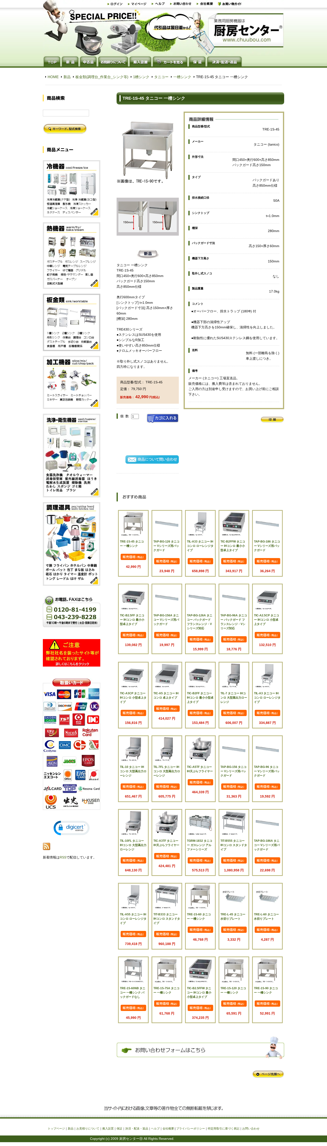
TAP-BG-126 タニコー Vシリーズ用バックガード (166, 546)
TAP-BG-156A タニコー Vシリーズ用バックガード (166, 620)
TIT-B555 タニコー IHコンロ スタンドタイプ (233, 845)
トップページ (56, 1128)
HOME (53, 77)
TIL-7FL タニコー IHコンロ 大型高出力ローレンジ (166, 771)
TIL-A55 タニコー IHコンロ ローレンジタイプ (133, 919)
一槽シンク (182, 77)
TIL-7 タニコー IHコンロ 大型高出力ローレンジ (233, 698)
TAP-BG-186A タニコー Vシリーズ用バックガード (267, 845)
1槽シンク (141, 77)
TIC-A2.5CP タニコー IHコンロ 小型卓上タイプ (266, 620)
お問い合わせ (250, 1128)
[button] (72, 828)
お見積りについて (87, 1128)
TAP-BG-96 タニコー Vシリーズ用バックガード (267, 771)
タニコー (161, 77)
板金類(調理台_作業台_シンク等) (101, 77)
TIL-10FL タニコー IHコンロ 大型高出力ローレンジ (133, 845)
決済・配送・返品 (136, 1128)
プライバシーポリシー (190, 1128)
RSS (63, 857)
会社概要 (168, 1128)
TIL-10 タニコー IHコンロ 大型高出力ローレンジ (133, 771)
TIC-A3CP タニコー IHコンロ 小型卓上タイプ (133, 698)
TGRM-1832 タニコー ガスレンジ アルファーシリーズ (199, 845)
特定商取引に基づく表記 (223, 1128)
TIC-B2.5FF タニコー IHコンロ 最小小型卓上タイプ (132, 620)
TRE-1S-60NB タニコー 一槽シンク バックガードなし (132, 993)
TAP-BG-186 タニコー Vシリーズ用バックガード (267, 546)
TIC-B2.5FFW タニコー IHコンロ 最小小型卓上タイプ (199, 993)
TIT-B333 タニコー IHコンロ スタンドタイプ (166, 919)
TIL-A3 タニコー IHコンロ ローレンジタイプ (267, 698)
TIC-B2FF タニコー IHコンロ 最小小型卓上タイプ (200, 698)
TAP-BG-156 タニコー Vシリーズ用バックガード (233, 771)
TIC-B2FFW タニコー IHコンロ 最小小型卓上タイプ (232, 546)
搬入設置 (108, 1128)
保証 (119, 1128)
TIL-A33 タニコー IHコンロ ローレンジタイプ (200, 546)
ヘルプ (155, 1128)
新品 (67, 77)
